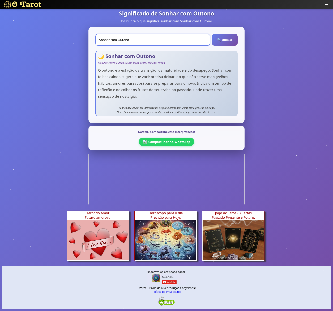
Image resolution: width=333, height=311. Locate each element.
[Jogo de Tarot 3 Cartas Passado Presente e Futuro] (233, 240)
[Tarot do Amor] (98, 240)
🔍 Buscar (224, 40)
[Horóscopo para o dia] (165, 240)
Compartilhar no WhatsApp (169, 142)
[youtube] (166, 284)
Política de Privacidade (166, 292)
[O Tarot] (22, 4)
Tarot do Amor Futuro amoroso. (98, 215)
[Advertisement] (166, 179)
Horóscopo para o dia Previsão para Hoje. (166, 215)
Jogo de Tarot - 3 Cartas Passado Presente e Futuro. (233, 215)
